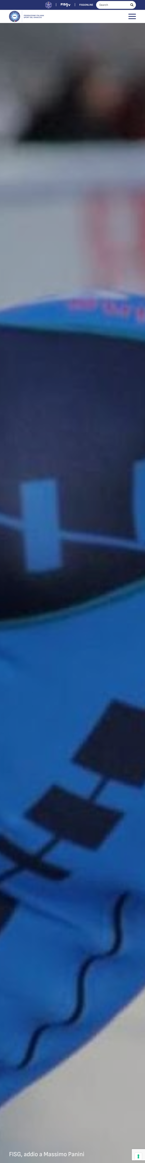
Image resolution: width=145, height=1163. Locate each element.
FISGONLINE (86, 4)
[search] (132, 5)
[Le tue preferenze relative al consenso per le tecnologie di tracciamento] (138, 1156)
